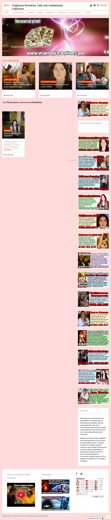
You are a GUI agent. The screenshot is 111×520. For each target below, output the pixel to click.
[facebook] (97, 5)
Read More (8, 150)
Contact (87, 12)
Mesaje (40, 12)
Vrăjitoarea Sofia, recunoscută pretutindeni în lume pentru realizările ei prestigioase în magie (18, 84)
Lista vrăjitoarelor (18, 12)
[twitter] (95, 5)
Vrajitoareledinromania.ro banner (34, 46)
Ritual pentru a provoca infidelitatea (12, 134)
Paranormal (61, 12)
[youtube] (91, 5)
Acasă (6, 12)
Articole (30, 12)
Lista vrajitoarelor (11, 79)
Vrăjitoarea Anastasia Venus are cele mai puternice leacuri (91, 85)
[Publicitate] (55, 487)
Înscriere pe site (75, 12)
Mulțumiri (50, 12)
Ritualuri (7, 130)
